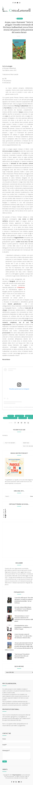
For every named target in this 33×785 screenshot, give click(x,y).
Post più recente (10, 442)
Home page (26, 442)
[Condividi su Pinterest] (25, 422)
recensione (22, 418)
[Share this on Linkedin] (28, 422)
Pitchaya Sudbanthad (10, 418)
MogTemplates (16, 775)
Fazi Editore (19, 415)
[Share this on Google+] (21, 422)
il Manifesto (21, 287)
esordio (19, 18)
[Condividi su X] (18, 422)
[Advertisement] (16, 540)
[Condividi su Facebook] (15, 422)
